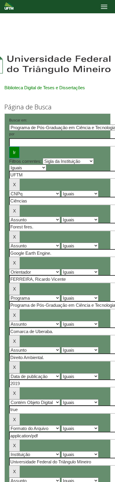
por (11, 134)
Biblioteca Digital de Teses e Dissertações (44, 87)
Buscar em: (18, 120)
